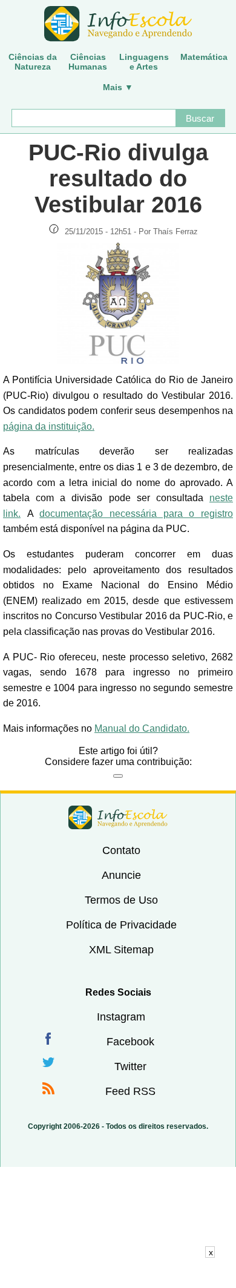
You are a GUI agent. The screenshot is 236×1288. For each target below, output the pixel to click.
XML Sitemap (121, 950)
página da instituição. (48, 426)
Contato (121, 850)
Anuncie (121, 875)
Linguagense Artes (144, 61)
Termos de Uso (121, 900)
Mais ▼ (118, 87)
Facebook (130, 1042)
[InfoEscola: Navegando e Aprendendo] (118, 24)
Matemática (204, 57)
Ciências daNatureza (32, 61)
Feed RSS (130, 1091)
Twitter (130, 1066)
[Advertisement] (118, 1273)
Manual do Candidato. (141, 728)
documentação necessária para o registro (136, 513)
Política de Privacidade (121, 925)
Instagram (121, 1017)
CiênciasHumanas (87, 61)
